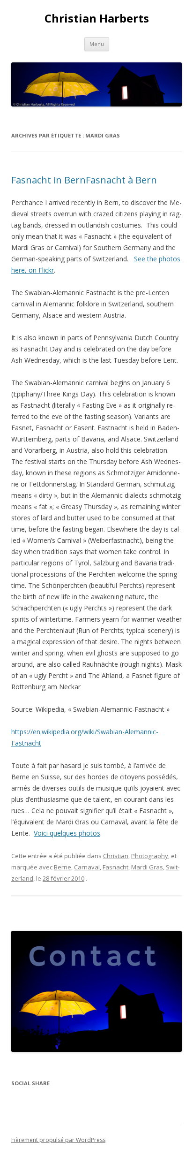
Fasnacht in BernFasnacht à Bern (84, 180)
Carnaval (87, 867)
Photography (149, 856)
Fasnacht (115, 867)
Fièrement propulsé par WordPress (58, 1140)
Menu (96, 43)
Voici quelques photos (67, 833)
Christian (115, 856)
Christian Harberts (97, 18)
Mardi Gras (147, 867)
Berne (62, 867)
